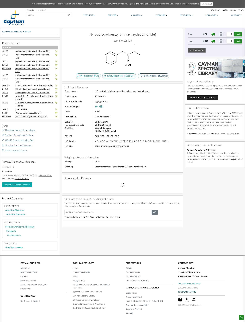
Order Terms (131, 293)
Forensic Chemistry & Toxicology (19, 227)
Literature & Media (81, 272)
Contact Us (25, 289)
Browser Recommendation (137, 305)
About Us (24, 268)
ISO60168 (6, 69)
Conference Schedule (30, 301)
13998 (5, 75)
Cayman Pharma (133, 276)
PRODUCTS (88, 15)
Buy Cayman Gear (28, 281)
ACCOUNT (235, 15)
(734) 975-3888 (22, 179)
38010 (5, 109)
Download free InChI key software (20, 130)
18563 (5, 103)
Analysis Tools (79, 281)
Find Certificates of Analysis (155, 76)
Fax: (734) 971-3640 (187, 292)
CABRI (128, 268)
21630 (5, 96)
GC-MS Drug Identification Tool (19, 140)
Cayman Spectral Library (16, 150)
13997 (5, 51)
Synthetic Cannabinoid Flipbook (19, 135)
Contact (216, 10)
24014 (5, 89)
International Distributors (137, 281)
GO (154, 212)
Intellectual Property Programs (34, 285)
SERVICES (112, 15)
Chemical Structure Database (18, 145)
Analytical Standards (15, 214)
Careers (23, 276)
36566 (5, 65)
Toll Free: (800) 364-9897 (189, 284)
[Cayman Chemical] (14, 17)
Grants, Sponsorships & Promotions (89, 304)
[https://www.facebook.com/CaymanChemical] (180, 299)
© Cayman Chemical (189, 305)
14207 (5, 113)
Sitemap (129, 313)
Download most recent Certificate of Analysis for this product (92, 217)
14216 (5, 61)
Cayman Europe (133, 272)
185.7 (97, 107)
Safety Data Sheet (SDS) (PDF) (120, 76)
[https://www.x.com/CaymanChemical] (187, 299)
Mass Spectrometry (14, 248)
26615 (5, 55)
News (75, 268)
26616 (5, 79)
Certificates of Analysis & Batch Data (89, 308)
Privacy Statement (134, 297)
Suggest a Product (134, 309)
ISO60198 (6, 117)
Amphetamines (14, 235)
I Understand (206, 4)
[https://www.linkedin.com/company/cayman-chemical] (194, 299)
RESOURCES (185, 15)
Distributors (230, 10)
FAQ (12, 167)
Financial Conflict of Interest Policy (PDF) (144, 301)
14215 (5, 93)
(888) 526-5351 (45, 176)
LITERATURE (211, 15)
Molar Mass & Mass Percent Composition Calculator (91, 286)
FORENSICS (160, 15)
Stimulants (11, 231)
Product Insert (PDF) (89, 76)
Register (42, 10)
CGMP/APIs (135, 15)
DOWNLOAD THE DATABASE (202, 98)
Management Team (28, 272)
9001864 (6, 85)
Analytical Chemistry (14, 210)
